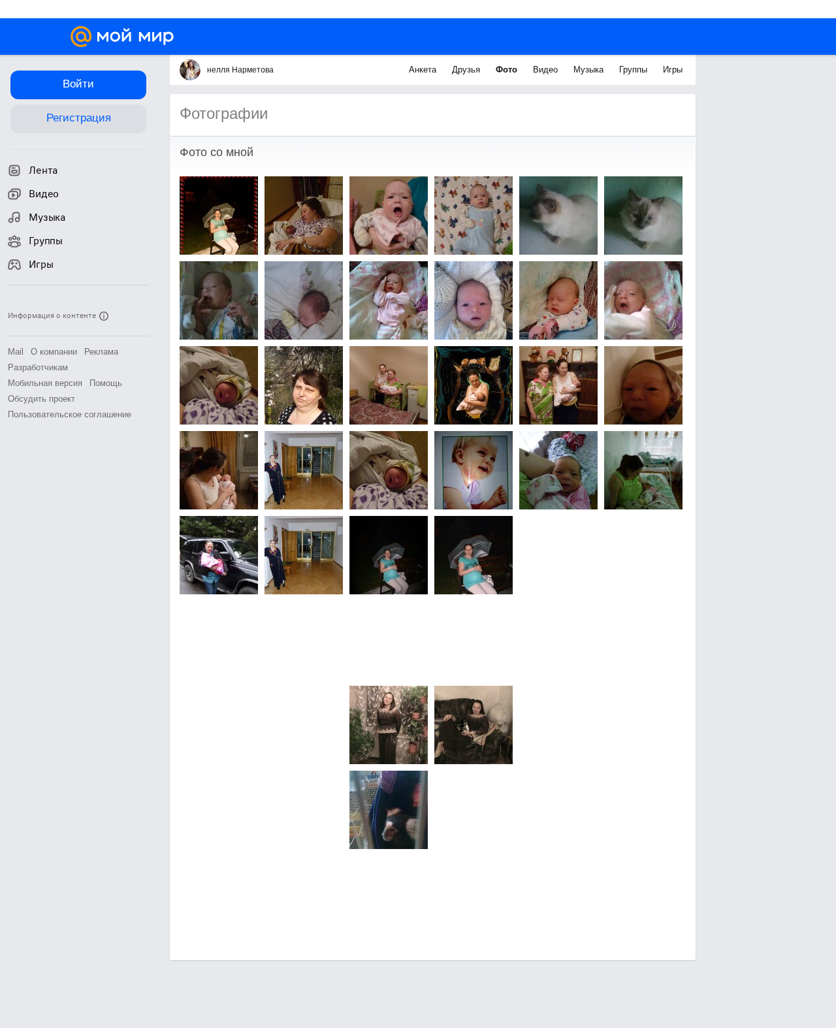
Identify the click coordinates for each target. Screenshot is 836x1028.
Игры (673, 69)
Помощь (105, 383)
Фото (508, 69)
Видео (546, 69)
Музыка (589, 69)
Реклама (101, 352)
